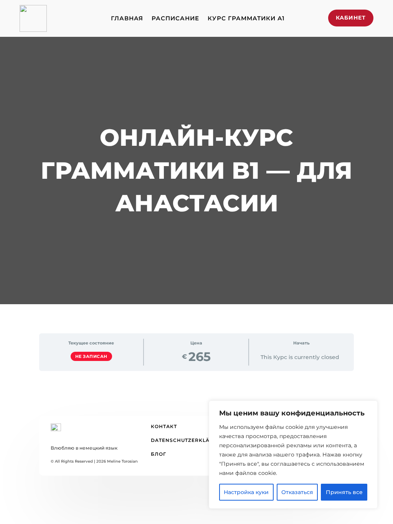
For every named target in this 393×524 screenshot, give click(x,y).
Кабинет (351, 17)
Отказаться (297, 492)
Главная (127, 18)
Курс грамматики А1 (246, 18)
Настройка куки (246, 492)
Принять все (344, 492)
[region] (293, 454)
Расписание (175, 18)
